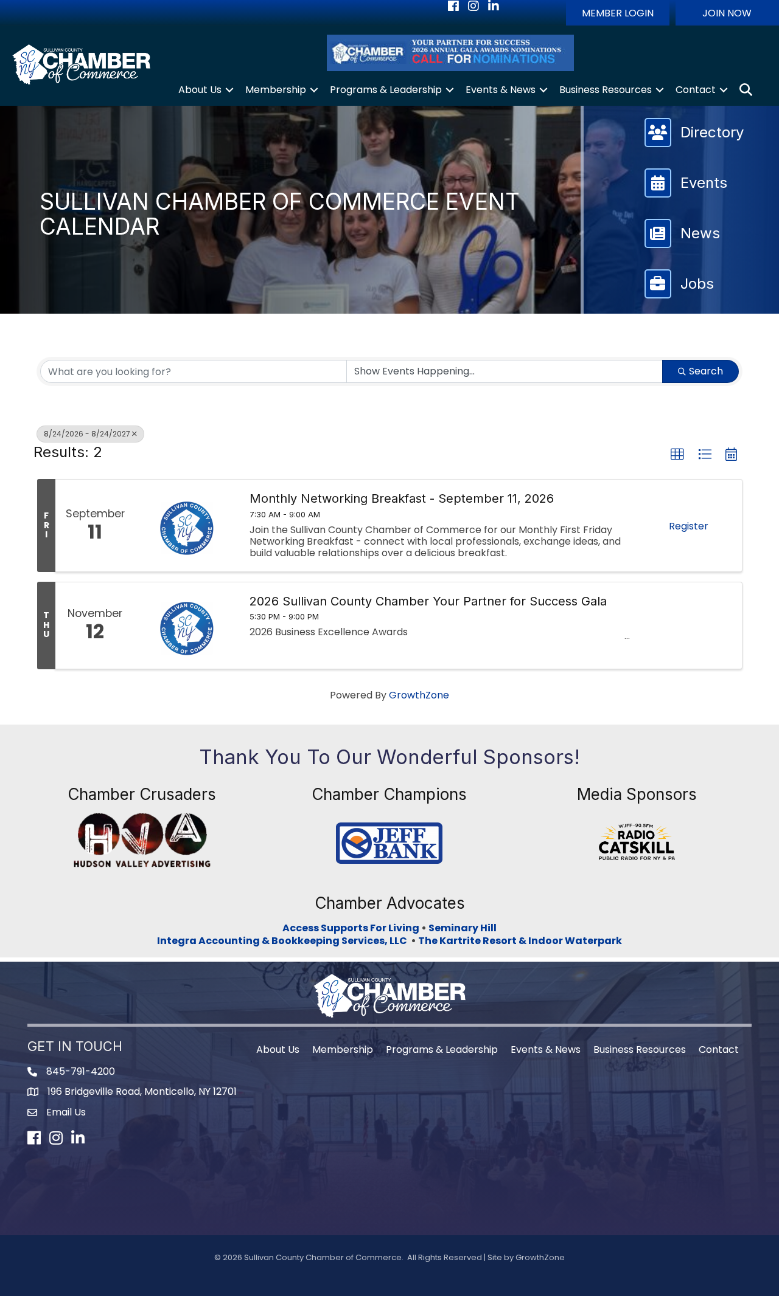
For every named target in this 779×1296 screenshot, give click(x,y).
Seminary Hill (462, 928)
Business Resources (605, 90)
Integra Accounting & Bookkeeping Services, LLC (284, 941)
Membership (275, 90)
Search (706, 371)
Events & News (501, 90)
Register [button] (688, 526)
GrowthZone (419, 695)
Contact (696, 90)
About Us (200, 90)
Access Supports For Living (350, 928)
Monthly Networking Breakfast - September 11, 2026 (402, 498)
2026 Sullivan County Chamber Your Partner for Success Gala (428, 601)
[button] (617, 13)
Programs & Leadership (386, 90)
